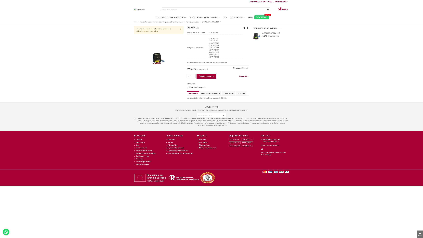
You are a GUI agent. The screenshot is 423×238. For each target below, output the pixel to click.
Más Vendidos (172, 145)
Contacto (139, 139)
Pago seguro (140, 142)
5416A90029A (235, 146)
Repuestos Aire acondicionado (204, 17)
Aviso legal (139, 159)
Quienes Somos (141, 148)
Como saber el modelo (240, 68)
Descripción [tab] (193, 93)
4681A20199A (247, 146)
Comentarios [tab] (228, 93)
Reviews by (191, 83)
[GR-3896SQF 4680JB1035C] (244, 28)
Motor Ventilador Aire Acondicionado (180, 153)
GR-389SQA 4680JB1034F (271, 33)
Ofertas (170, 142)
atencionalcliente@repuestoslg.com (273, 152)
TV (224, 17)
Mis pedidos (203, 142)
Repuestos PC (236, 17)
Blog (250, 17)
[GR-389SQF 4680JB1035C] (248, 28)
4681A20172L (235, 139)
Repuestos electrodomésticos (178, 151)
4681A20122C (235, 143)
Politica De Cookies (142, 164)
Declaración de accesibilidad (145, 153)
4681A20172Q (247, 139)
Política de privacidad (143, 162)
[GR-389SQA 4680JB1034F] (257, 36)
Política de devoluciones (144, 151)
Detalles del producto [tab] (210, 93)
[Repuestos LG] (144, 9)
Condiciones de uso (142, 156)
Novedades (171, 139)
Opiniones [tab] (241, 93)
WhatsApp (263, 16)
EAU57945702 (247, 143)
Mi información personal (207, 148)
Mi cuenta (202, 139)
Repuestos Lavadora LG (176, 148)
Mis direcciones (204, 145)
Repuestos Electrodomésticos (170, 17)
